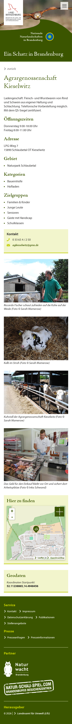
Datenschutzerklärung (20, 617)
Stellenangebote (16, 623)
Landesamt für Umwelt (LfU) (33, 713)
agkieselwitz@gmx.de (25, 245)
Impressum (28, 611)
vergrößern (59, 512)
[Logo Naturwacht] (16, 669)
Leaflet (41, 558)
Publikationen (47, 617)
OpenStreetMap (57, 558)
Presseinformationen (43, 637)
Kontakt (12, 611)
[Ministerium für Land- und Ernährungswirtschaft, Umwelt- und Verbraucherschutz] (13, 12)
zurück (11, 69)
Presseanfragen (16, 637)
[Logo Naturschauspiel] (29, 687)
